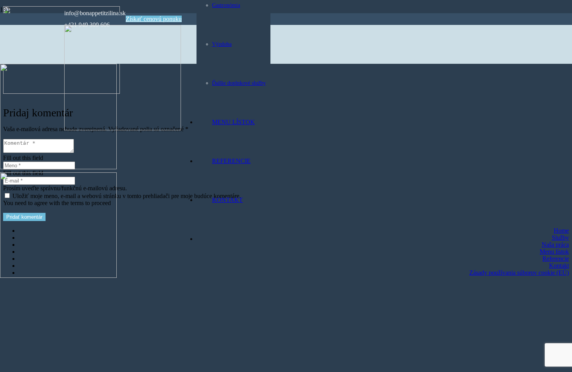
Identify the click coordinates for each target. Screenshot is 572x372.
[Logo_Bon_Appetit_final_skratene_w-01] (122, 128)
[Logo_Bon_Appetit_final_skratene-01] (58, 167)
